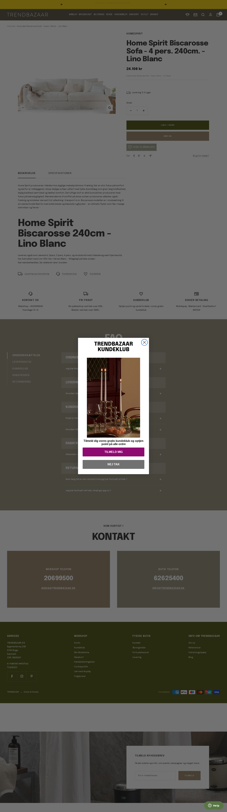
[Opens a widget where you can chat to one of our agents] (213, 805)
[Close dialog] (144, 342)
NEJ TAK (113, 464)
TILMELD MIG (113, 451)
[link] (113, 398)
